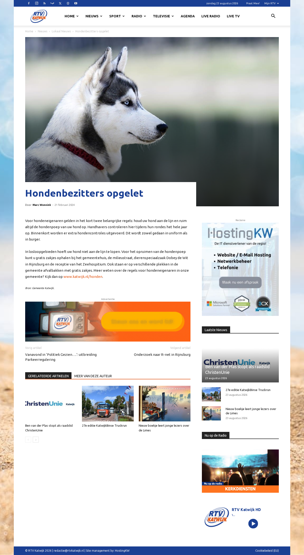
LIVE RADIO (210, 16)
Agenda (188, 16)
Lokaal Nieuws (61, 31)
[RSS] (44, 3)
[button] (273, 17)
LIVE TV (233, 16)
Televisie (161, 16)
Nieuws (92, 16)
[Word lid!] (107, 322)
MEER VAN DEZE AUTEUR (93, 376)
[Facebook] (28, 3)
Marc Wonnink (42, 204)
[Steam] (52, 3)
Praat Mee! (253, 3)
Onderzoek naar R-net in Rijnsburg (162, 354)
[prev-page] (28, 440)
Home (70, 16)
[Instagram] (36, 3)
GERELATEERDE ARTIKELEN (48, 376)
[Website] (67, 3)
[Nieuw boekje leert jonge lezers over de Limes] (164, 403)
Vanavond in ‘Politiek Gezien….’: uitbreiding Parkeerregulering (61, 357)
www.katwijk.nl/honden (82, 277)
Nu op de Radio (216, 435)
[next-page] (36, 440)
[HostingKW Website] (240, 269)
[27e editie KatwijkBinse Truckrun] (108, 403)
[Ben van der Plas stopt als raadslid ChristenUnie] (51, 403)
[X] (60, 3)
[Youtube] (75, 3)
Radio (137, 16)
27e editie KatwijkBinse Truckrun (104, 425)
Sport (115, 16)
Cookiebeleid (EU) (267, 550)
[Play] (253, 523)
